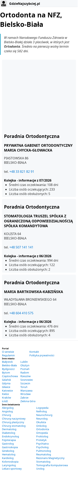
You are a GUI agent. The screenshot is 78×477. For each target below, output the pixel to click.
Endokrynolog (10, 436)
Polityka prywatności (41, 355)
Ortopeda (42, 433)
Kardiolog (8, 458)
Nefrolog (41, 411)
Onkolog (41, 426)
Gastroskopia (10, 447)
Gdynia (6, 383)
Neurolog (42, 418)
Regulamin (8, 355)
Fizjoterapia (9, 440)
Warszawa (26, 390)
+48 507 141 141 (21, 247)
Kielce (5, 394)
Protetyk (41, 440)
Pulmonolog (43, 451)
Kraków (6, 397)
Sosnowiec (26, 380)
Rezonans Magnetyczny (50, 458)
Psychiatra (42, 443)
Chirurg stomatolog (14, 426)
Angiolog (7, 411)
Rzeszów (25, 376)
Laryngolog (9, 465)
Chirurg (6, 415)
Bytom (6, 372)
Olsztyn (24, 365)
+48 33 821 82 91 (21, 171)
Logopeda (42, 408)
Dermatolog (9, 429)
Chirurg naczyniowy (14, 418)
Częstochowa (10, 376)
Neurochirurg (44, 415)
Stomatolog (43, 461)
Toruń (23, 387)
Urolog (40, 468)
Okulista (41, 422)
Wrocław (25, 394)
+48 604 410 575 (21, 313)
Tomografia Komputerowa (52, 465)
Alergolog (8, 408)
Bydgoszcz (8, 369)
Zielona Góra (27, 401)
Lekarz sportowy (12, 468)
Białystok (7, 362)
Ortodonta (42, 429)
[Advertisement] (39, 96)
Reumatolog (43, 454)
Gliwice (6, 387)
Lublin (24, 362)
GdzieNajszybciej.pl (24, 3)
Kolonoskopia (10, 461)
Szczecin (25, 383)
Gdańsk (6, 380)
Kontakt (34, 351)
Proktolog (42, 436)
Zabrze (24, 397)
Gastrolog (8, 443)
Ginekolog (8, 451)
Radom (24, 372)
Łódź (5, 401)
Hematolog (8, 454)
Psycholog (42, 447)
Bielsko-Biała (9, 365)
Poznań (24, 369)
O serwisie (8, 351)
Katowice (7, 390)
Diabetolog (8, 433)
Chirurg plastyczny (13, 422)
